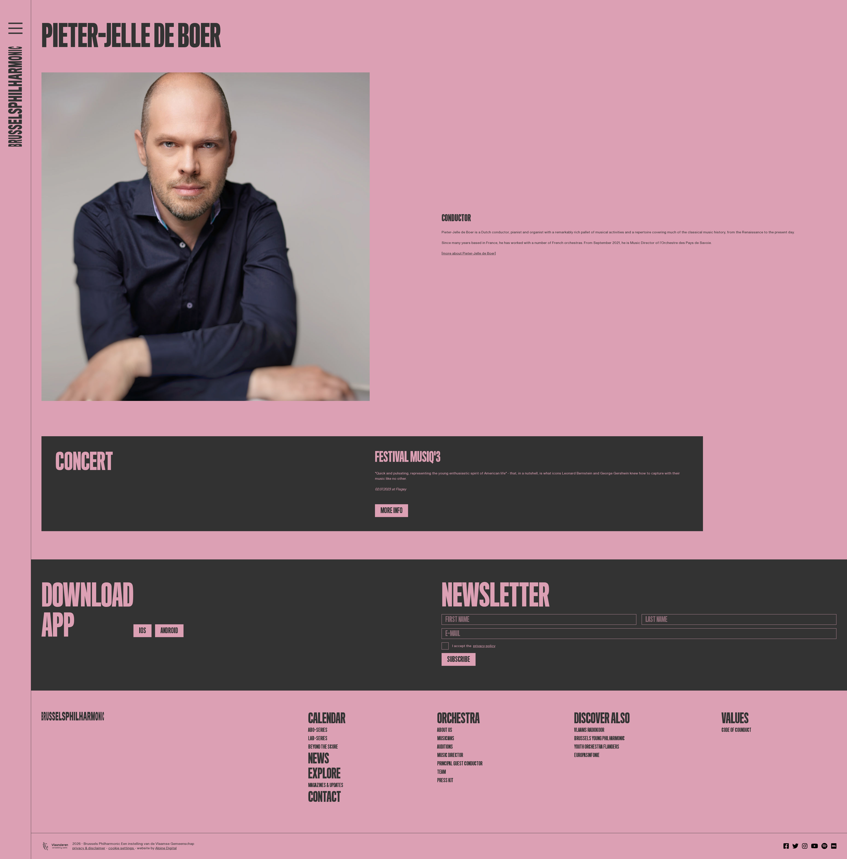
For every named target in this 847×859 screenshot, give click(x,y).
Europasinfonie (587, 755)
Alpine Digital (166, 848)
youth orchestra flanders (596, 747)
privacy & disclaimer (88, 848)
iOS (142, 630)
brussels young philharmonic (599, 738)
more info (391, 510)
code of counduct (736, 730)
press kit (445, 780)
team (441, 772)
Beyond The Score (323, 747)
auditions (445, 747)
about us (444, 730)
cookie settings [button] (121, 848)
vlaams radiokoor (589, 730)
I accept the (473, 646)
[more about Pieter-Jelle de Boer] (469, 253)
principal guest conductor (459, 763)
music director (450, 755)
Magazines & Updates (325, 785)
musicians (445, 738)
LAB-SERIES (317, 738)
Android (169, 630)
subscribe (458, 659)
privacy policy (484, 646)
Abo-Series (317, 730)
